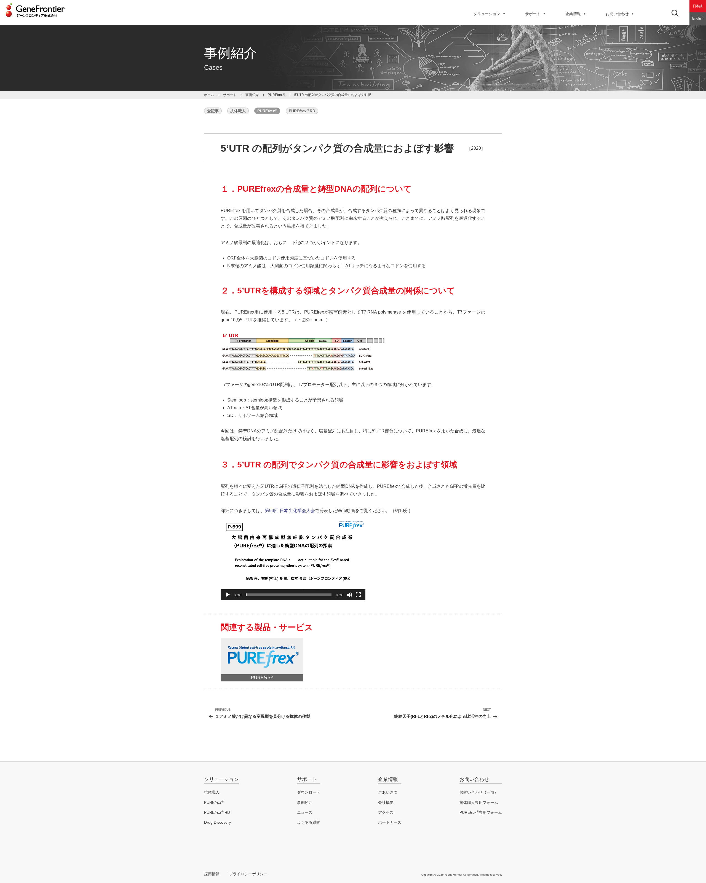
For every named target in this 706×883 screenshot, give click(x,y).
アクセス (386, 812)
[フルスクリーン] (358, 595)
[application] (293, 559)
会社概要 (386, 802)
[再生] (228, 595)
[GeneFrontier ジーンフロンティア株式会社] (35, 19)
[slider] (288, 594)
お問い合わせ (617, 14)
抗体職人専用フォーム (478, 802)
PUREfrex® (276, 95)
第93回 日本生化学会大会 (290, 510)
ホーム (209, 95)
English (698, 18)
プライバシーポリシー (248, 874)
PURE (267, 110)
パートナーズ (389, 822)
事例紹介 (252, 95)
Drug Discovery (217, 822)
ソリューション (486, 14)
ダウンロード (308, 792)
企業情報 (573, 14)
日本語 (698, 6)
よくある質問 (308, 822)
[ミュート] (349, 595)
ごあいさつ (387, 792)
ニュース (304, 812)
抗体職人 (238, 111)
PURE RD (302, 110)
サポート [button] (533, 14)
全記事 (213, 111)
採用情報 (212, 874)
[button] (293, 559)
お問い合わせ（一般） (478, 792)
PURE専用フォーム (480, 812)
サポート (307, 779)
